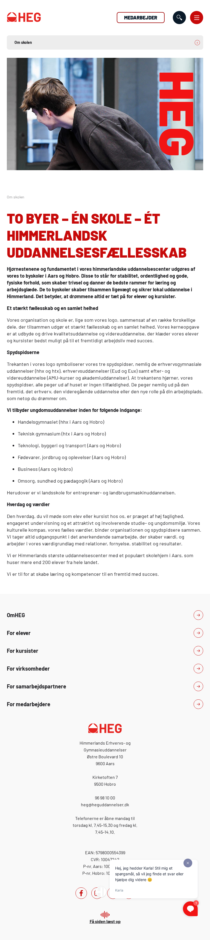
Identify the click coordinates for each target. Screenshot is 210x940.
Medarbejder (140, 18)
